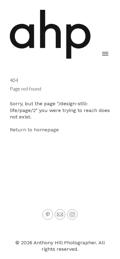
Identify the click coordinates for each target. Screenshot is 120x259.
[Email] (60, 214)
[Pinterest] (47, 214)
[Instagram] (72, 214)
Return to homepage (34, 130)
